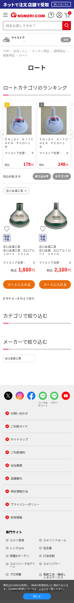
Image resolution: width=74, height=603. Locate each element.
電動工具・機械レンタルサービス (54, 576)
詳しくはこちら (61, 4)
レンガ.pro (17, 547)
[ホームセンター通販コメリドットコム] (28, 15)
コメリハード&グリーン (22, 565)
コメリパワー (51, 563)
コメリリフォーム (54, 540)
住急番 (47, 547)
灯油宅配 (49, 555)
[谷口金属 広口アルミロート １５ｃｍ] (55, 215)
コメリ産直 (17, 540)
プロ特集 (15, 574)
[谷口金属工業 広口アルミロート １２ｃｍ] (19, 215)
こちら (42, 589)
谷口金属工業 (13, 358)
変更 (65, 39)
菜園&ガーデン (19, 555)
